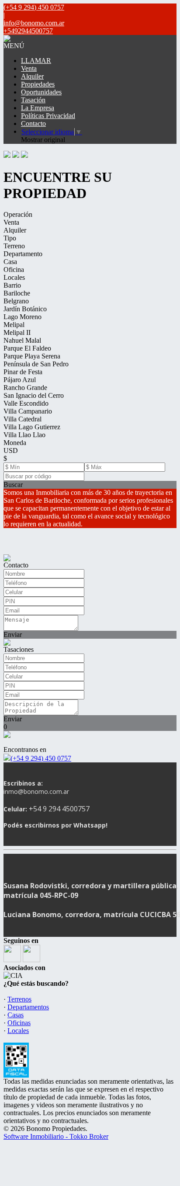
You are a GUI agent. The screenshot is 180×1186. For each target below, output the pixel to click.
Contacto (33, 123)
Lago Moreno (22, 316)
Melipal (13, 324)
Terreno (14, 246)
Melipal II (17, 332)
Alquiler (32, 76)
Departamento (22, 253)
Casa (10, 261)
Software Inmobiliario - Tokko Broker (55, 1136)
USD (10, 450)
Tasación (33, 100)
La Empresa (37, 107)
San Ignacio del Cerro (33, 395)
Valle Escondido (25, 403)
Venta (29, 68)
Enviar (12, 634)
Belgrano (16, 301)
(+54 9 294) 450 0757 (40, 758)
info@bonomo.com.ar (33, 23)
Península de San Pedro (36, 364)
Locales (14, 277)
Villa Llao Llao (24, 434)
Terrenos (19, 999)
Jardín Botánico (25, 309)
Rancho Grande (25, 387)
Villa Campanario (27, 411)
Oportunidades (41, 92)
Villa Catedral (22, 419)
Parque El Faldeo (27, 348)
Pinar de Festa (22, 372)
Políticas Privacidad (48, 115)
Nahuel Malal (22, 340)
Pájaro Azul (19, 379)
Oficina (13, 269)
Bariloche (16, 293)
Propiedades (38, 84)
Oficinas (19, 1022)
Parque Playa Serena (31, 356)
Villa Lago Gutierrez (31, 427)
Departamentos (28, 1007)
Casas (15, 1015)
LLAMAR (36, 60)
